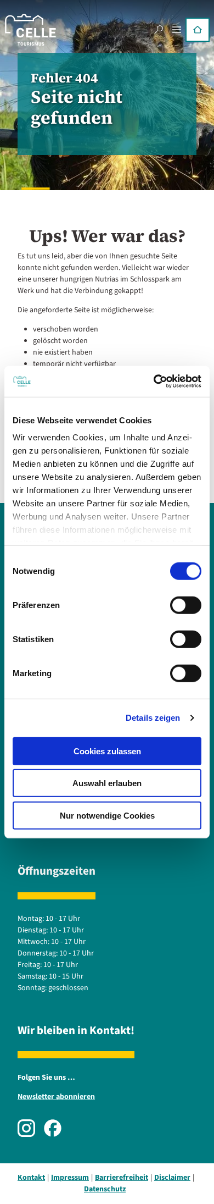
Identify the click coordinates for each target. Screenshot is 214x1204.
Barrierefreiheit (121, 1177)
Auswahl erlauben (107, 783)
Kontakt (31, 1177)
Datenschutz (105, 1189)
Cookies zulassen (107, 750)
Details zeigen (153, 717)
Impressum (70, 1177)
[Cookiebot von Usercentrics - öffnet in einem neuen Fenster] (153, 381)
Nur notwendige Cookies (107, 815)
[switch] (185, 605)
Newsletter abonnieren (56, 1096)
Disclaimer (172, 1177)
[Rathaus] (197, 30)
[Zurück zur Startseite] (30, 29)
